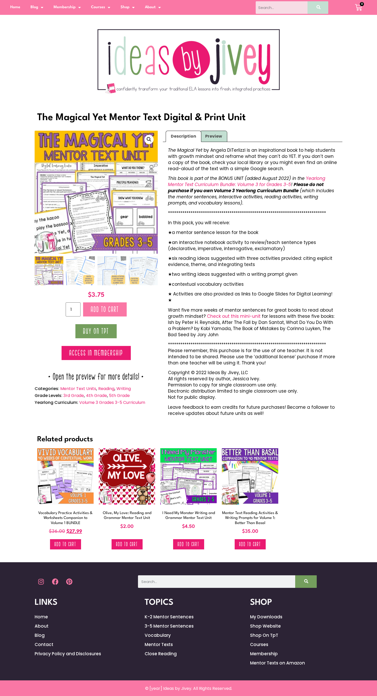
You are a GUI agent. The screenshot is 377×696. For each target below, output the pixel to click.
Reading (106, 389)
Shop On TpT (264, 635)
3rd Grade (73, 395)
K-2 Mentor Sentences (169, 617)
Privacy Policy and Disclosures (68, 654)
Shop (125, 7)
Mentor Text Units (78, 389)
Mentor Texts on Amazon (277, 663)
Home (15, 7)
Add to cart (105, 309)
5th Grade (119, 395)
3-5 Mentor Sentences (169, 626)
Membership (65, 7)
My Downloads (266, 617)
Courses (98, 7)
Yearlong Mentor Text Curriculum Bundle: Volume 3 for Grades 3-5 (246, 181)
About (150, 7)
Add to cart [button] (65, 544)
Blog (34, 7)
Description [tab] (183, 136)
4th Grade (96, 395)
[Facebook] (55, 581)
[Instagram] (41, 581)
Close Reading (161, 654)
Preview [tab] (213, 136)
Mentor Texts (159, 644)
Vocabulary (158, 635)
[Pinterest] (69, 581)
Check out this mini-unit (234, 316)
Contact (44, 644)
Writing (123, 389)
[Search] (317, 7)
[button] (149, 139)
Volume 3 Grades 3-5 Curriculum (112, 402)
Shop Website (265, 626)
